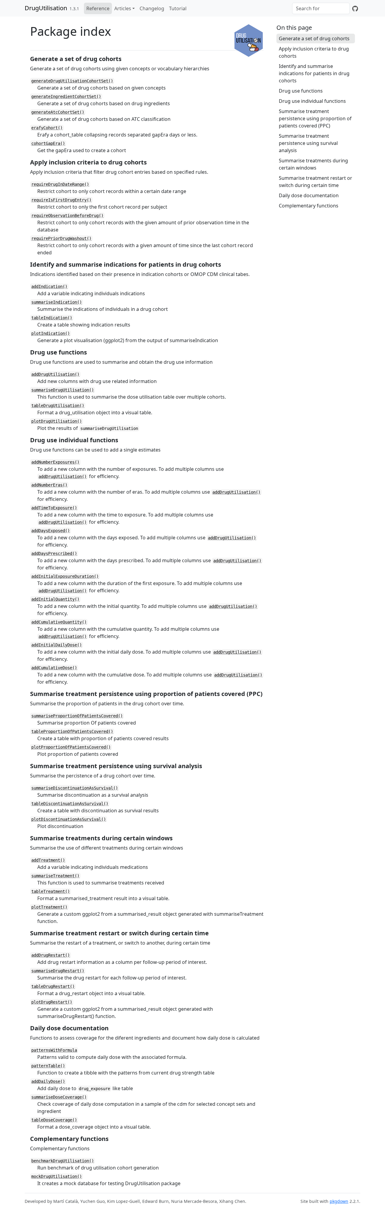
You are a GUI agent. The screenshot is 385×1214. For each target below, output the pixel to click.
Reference (97, 8)
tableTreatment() (50, 891)
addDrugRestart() (50, 955)
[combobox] (321, 8)
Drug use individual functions (312, 101)
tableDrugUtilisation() (57, 405)
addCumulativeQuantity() (59, 622)
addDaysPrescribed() (54, 553)
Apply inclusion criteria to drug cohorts (314, 52)
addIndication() (49, 286)
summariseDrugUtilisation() (62, 390)
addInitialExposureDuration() (65, 576)
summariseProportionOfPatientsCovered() (77, 715)
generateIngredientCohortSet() (66, 96)
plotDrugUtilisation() (56, 421)
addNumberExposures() (55, 462)
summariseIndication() (56, 302)
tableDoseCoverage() (54, 1119)
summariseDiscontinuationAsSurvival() (74, 788)
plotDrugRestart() (51, 1002)
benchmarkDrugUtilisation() (62, 1160)
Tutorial (177, 8)
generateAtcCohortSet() (57, 112)
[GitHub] (355, 8)
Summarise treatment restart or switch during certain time (315, 182)
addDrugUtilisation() (55, 374)
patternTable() (48, 1065)
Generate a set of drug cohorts (314, 38)
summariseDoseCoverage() (59, 1097)
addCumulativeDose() (54, 667)
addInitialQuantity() (55, 599)
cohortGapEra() (48, 143)
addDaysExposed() (50, 530)
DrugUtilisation (46, 8)
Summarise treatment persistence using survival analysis (308, 143)
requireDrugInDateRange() (60, 184)
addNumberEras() (49, 485)
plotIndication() (50, 333)
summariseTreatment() (55, 875)
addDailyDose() (48, 1081)
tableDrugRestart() (53, 986)
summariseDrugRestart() (57, 970)
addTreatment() (48, 860)
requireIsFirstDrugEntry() (61, 200)
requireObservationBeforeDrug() (67, 215)
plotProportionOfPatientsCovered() (71, 747)
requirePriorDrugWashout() (61, 238)
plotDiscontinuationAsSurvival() (68, 819)
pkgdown (339, 1201)
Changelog (152, 8)
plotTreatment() (49, 907)
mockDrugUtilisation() (56, 1176)
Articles (122, 8)
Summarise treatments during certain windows (313, 164)
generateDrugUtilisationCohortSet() (72, 80)
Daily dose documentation (309, 195)
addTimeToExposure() (54, 507)
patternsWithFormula (54, 1050)
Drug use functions (301, 90)
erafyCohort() (47, 127)
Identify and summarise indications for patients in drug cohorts (314, 73)
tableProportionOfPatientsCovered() (72, 731)
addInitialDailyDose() (56, 644)
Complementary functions (308, 205)
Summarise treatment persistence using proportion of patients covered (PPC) (315, 118)
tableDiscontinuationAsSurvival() (69, 803)
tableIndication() (51, 317)
